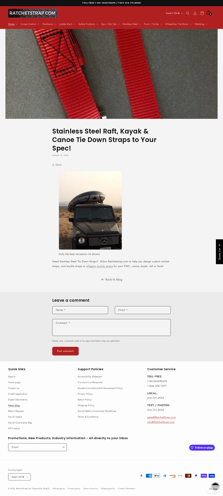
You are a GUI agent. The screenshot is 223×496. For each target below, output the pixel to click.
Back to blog (114, 279)
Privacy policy (74, 488)
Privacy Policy (85, 393)
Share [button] (59, 164)
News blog (14, 405)
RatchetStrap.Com (24, 488)
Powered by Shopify (41, 488)
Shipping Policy (86, 405)
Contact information (126, 488)
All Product (14, 428)
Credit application (17, 393)
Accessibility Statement (90, 376)
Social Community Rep (20, 422)
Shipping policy (108, 488)
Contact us (13, 388)
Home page (14, 382)
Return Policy (85, 399)
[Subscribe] (63, 447)
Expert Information (18, 399)
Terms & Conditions (88, 416)
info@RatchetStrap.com (161, 422)
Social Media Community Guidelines (97, 411)
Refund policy (59, 488)
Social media (15, 416)
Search (12, 376)
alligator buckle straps (99, 266)
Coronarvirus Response (90, 382)
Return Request (16, 411)
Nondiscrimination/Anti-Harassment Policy (100, 388)
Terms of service (91, 488)
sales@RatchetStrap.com (161, 417)
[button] (12, 24)
